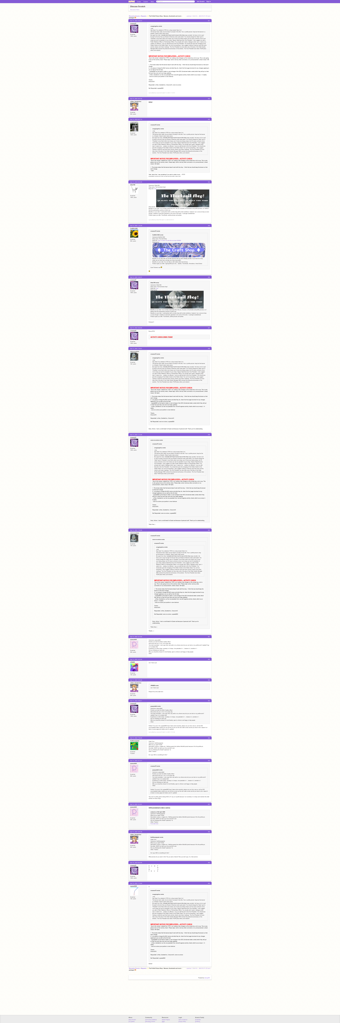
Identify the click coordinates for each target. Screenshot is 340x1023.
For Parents (132, 1021)
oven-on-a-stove (134, 351)
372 (206, 16)
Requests (143, 16)
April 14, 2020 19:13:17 (136, 760)
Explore (146, 1)
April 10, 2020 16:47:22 (136, 98)
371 (204, 16)
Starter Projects (166, 1019)
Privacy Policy (182, 1021)
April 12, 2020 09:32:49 (136, 182)
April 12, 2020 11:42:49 (136, 225)
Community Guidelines (151, 1019)
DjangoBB (207, 978)
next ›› (209, 16)
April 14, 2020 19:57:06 (136, 832)
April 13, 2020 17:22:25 (136, 530)
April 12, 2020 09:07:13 (136, 119)
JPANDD (132, 662)
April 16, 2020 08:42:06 (136, 862)
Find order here (154, 823)
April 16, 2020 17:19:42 (136, 883)
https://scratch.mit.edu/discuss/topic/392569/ (169, 240)
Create (139, 1)
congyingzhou (134, 122)
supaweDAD (133, 886)
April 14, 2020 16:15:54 (136, 636)
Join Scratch (201, 1)
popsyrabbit (133, 639)
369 (200, 16)
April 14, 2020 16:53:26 (136, 680)
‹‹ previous (188, 16)
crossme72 (133, 23)
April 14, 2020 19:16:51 (136, 804)
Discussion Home (134, 9)
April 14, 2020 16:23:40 (136, 659)
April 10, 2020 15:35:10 (136, 20)
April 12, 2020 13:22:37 (136, 277)
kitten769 (132, 185)
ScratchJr (197, 1021)
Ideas (152, 1)
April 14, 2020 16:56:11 (136, 701)
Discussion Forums (134, 16)
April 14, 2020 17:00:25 (136, 738)
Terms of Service (182, 1019)
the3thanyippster (134, 741)
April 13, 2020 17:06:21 (136, 348)
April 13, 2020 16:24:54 (136, 328)
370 (202, 16)
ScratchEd (198, 1019)
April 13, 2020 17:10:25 (136, 434)
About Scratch (132, 1019)
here (155, 188)
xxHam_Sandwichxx (135, 101)
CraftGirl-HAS (134, 228)
